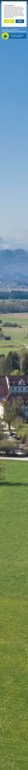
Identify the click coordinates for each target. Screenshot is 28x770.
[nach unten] (14, 769)
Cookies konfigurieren (9, 21)
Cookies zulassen (20, 21)
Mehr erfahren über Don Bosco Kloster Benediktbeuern (17, 36)
